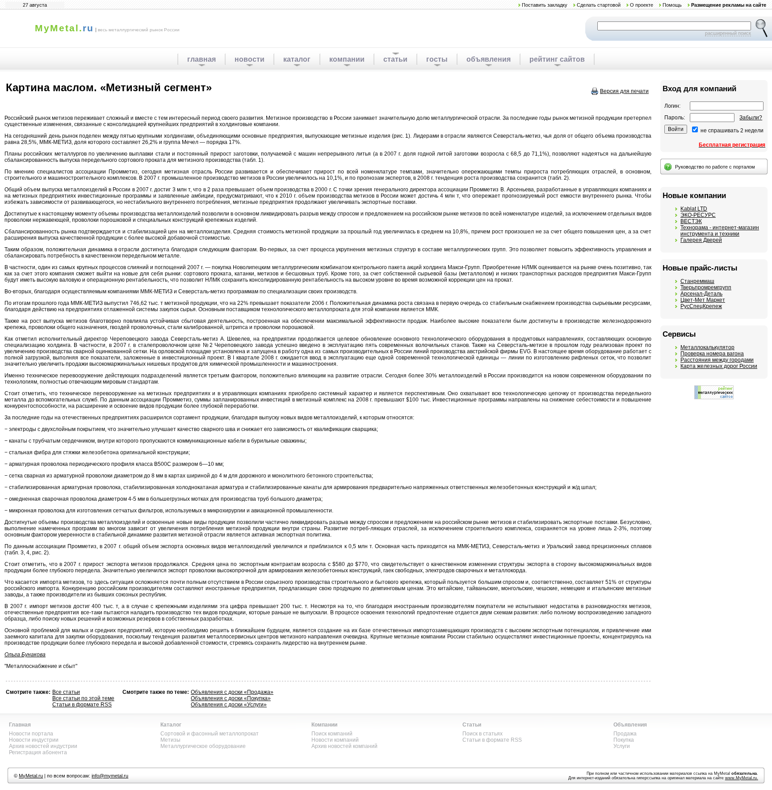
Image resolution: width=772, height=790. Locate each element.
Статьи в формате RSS (82, 704)
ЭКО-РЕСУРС (698, 215)
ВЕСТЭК (691, 221)
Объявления (630, 725)
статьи (395, 59)
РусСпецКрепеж (701, 306)
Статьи (471, 725)
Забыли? (750, 117)
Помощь (672, 5)
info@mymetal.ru (110, 775)
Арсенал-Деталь (701, 294)
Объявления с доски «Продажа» (232, 692)
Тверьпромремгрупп (705, 287)
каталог (296, 59)
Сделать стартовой (599, 5)
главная (201, 59)
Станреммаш (697, 281)
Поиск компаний (331, 734)
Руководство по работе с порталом (715, 166)
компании (347, 59)
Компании (324, 725)
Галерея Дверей (701, 240)
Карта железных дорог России (718, 366)
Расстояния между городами (717, 360)
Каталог (170, 725)
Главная (20, 725)
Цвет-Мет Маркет (702, 300)
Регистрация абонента (38, 752)
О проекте (641, 5)
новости (249, 59)
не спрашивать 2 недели (732, 130)
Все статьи (66, 692)
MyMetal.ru (31, 775)
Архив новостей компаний (344, 746)
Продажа (625, 734)
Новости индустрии (34, 740)
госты (437, 59)
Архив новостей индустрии (43, 746)
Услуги (621, 746)
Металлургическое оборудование (203, 746)
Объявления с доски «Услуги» (229, 704)
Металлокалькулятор (707, 347)
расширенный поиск (728, 33)
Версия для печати (624, 91)
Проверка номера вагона (712, 354)
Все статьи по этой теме (83, 698)
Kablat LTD (693, 209)
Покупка (623, 740)
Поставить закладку (544, 5)
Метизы (170, 740)
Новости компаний (335, 740)
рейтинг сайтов (557, 59)
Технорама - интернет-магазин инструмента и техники (719, 230)
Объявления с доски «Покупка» (231, 698)
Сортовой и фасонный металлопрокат (209, 734)
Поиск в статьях (482, 734)
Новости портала (31, 734)
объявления (488, 59)
